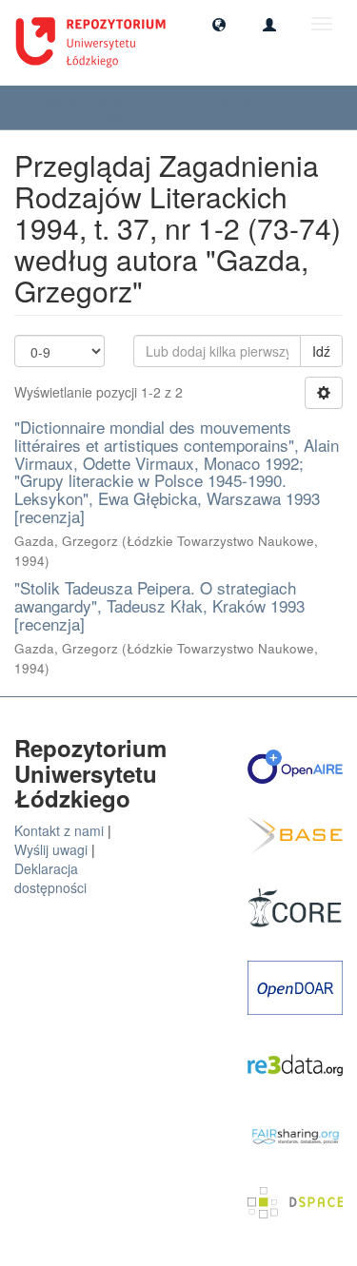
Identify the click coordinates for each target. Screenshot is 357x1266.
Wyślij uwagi (51, 849)
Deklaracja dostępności (50, 878)
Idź (321, 350)
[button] (219, 24)
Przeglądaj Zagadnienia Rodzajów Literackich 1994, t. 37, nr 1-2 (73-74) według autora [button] (178, 107)
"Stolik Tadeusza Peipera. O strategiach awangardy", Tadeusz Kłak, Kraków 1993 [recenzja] (159, 604)
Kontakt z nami (59, 830)
